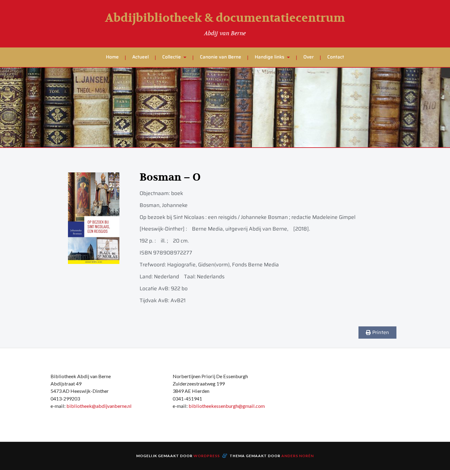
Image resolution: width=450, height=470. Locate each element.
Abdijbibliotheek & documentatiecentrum (225, 18)
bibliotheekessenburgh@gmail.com (227, 406)
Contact (335, 57)
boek (177, 193)
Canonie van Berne (220, 57)
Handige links (269, 57)
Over (308, 57)
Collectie (171, 57)
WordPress (206, 455)
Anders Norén (297, 455)
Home (112, 57)
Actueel (140, 57)
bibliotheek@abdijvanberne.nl (99, 406)
